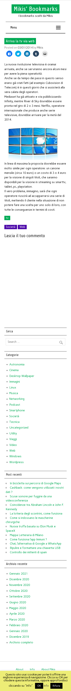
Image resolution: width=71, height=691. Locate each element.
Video (13, 445)
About (19, 669)
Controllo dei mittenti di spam (28, 552)
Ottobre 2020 (18, 591)
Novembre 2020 (19, 585)
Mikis (40, 47)
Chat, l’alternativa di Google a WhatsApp (35, 543)
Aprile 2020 (16, 613)
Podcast (14, 404)
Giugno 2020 (17, 602)
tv (7, 218)
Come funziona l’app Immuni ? (28, 539)
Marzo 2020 (17, 619)
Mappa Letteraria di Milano (26, 535)
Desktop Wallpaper (21, 376)
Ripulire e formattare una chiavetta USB (35, 548)
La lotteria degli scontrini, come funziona (36, 513)
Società (10, 227)
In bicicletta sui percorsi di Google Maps (35, 483)
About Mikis (48, 669)
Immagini (14, 381)
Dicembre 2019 (19, 636)
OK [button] (39, 685)
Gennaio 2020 (18, 631)
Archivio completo (21, 642)
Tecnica (14, 422)
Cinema (14, 370)
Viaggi (13, 439)
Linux (12, 387)
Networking (16, 399)
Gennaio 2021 (18, 573)
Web (22, 227)
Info (32, 669)
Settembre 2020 (19, 596)
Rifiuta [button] (56, 685)
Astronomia (16, 364)
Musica (13, 393)
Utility (13, 433)
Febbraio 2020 (18, 625)
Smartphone (17, 410)
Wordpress (16, 462)
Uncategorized (18, 427)
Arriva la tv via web (20, 41)
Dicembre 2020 (19, 579)
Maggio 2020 (17, 608)
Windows (15, 456)
